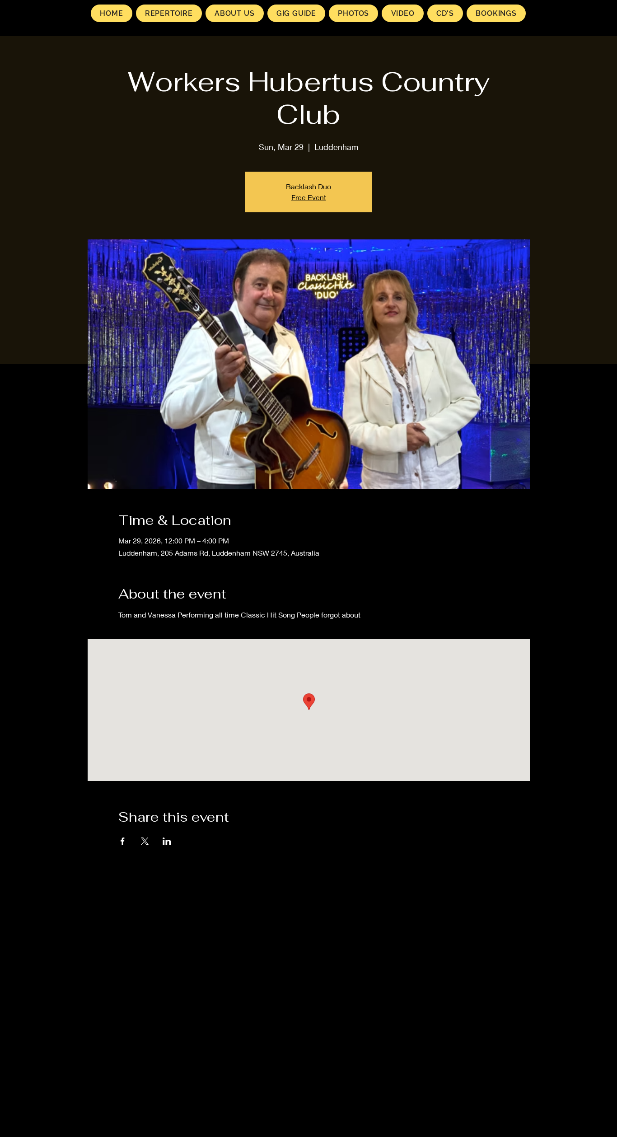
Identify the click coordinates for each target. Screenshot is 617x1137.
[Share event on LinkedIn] (167, 841)
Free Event (308, 197)
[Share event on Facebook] (122, 841)
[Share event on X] (144, 841)
